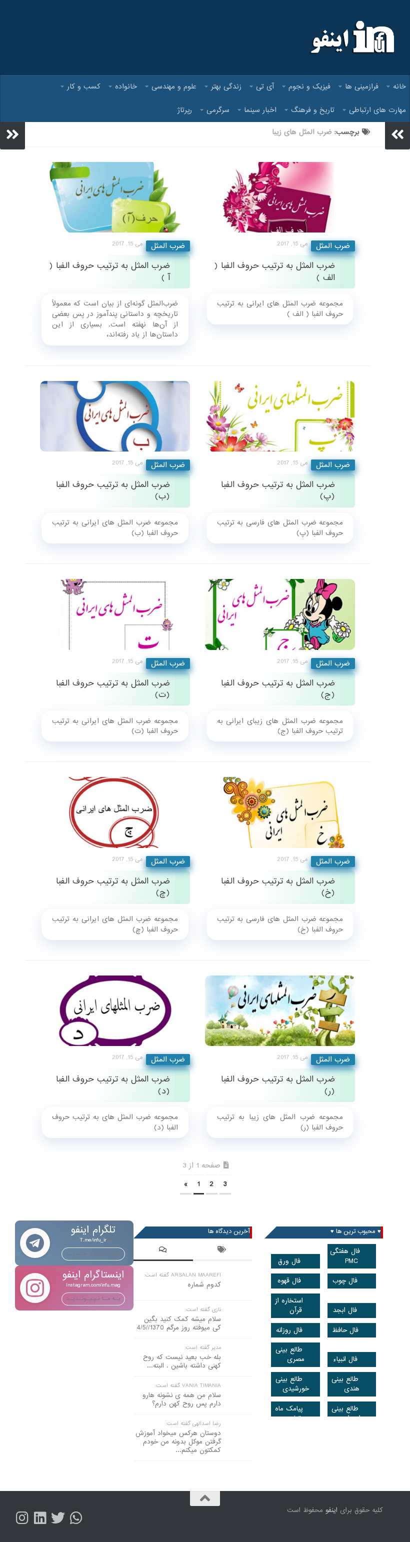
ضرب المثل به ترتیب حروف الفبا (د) (113, 1085)
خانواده (126, 86)
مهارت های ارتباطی (377, 110)
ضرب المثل (168, 246)
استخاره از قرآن (289, 1306)
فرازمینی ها (361, 86)
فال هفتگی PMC (345, 1256)
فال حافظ (345, 1330)
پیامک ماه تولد (289, 1414)
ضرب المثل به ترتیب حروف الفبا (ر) (278, 1085)
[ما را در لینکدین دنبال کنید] (40, 1518)
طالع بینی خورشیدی (292, 1384)
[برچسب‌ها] (222, 1251)
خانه (399, 86)
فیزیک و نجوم (309, 86)
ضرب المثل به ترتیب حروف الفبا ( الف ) (274, 272)
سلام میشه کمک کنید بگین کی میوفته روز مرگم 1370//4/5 (178, 1323)
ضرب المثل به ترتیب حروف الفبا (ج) (278, 689)
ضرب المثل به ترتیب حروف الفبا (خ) (278, 887)
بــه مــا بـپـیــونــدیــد (93, 1254)
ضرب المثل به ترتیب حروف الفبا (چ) (113, 887)
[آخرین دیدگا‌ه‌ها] (163, 1251)
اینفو (332, 1510)
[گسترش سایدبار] (12, 135)
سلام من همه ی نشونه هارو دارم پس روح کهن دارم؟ (181, 1399)
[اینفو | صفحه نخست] (351, 37)
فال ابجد (345, 1310)
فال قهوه (289, 1281)
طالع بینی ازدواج (346, 1414)
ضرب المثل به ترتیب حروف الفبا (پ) (278, 490)
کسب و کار (83, 86)
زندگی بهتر (226, 86)
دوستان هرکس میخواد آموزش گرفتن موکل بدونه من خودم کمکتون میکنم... (178, 1442)
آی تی (265, 86)
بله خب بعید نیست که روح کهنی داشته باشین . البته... (182, 1361)
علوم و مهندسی (174, 86)
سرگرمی (218, 110)
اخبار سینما (260, 110)
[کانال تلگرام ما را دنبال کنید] (76, 1518)
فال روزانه (289, 1330)
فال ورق (289, 1261)
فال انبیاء (345, 1359)
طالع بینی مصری (290, 1354)
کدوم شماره (204, 1285)
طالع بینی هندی (346, 1384)
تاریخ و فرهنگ (312, 110)
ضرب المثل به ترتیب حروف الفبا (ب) (113, 490)
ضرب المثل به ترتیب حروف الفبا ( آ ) (109, 272)
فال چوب (345, 1281)
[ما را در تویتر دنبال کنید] (58, 1518)
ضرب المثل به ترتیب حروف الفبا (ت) (113, 689)
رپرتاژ (185, 110)
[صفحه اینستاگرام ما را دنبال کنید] (22, 1518)
